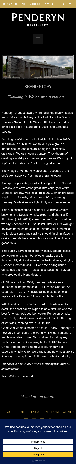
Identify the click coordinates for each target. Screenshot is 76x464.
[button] (38, 39)
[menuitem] (64, 4)
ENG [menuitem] (60, 4)
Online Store (40, 4)
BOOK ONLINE (15, 4)
